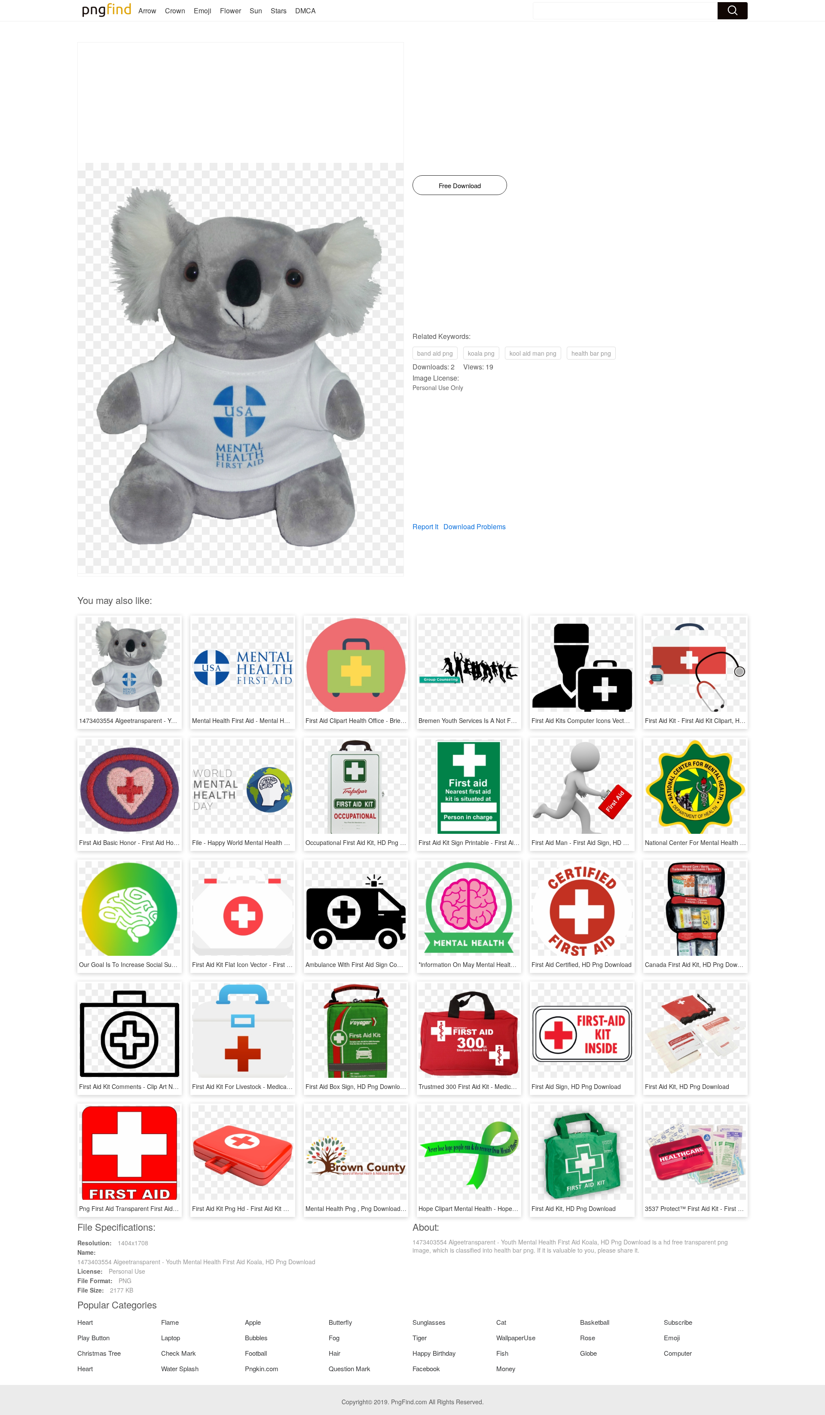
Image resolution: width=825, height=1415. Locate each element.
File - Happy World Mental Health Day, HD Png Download (270, 842)
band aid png (435, 353)
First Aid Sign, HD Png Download (576, 1086)
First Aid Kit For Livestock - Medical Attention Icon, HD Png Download (286, 1086)
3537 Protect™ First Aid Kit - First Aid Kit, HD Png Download (726, 1208)
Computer (678, 1352)
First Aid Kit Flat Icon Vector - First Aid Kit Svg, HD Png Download (280, 964)
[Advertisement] (240, 103)
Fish (502, 1352)
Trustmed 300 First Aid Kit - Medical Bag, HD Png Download (500, 1086)
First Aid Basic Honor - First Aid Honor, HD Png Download (157, 842)
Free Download (460, 185)
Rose (587, 1337)
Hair (334, 1352)
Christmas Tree (99, 1352)
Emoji (202, 10)
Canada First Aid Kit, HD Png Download (698, 964)
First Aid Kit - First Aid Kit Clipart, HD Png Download (715, 720)
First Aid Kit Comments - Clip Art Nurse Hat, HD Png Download (164, 1086)
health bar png (591, 353)
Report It (425, 526)
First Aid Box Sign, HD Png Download (356, 1086)
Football (256, 1352)
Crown (175, 10)
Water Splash (180, 1368)
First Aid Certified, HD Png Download (582, 964)
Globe (588, 1352)
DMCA (305, 10)
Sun (256, 10)
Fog (334, 1337)
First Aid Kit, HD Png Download (687, 1086)
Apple (253, 1322)
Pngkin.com (261, 1368)
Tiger (419, 1337)
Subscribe (678, 1322)
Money (506, 1368)
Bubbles (256, 1337)
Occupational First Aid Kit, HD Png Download (366, 842)
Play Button (93, 1337)
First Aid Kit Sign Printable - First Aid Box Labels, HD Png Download (510, 842)
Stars (279, 10)
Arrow (147, 10)
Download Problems (474, 526)
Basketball (594, 1322)
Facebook (426, 1368)
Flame (170, 1322)
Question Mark (349, 1368)
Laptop (170, 1337)
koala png (481, 353)
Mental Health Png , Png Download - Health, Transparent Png (389, 1208)
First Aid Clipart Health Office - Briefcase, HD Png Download (387, 720)
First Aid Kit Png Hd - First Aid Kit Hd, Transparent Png (266, 1208)
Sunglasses (429, 1322)
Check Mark (178, 1352)
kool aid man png (533, 353)
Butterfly (340, 1322)
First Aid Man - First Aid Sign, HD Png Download (597, 842)
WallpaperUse (515, 1337)
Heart (85, 1322)
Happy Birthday (434, 1352)
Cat (501, 1322)
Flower (230, 10)
